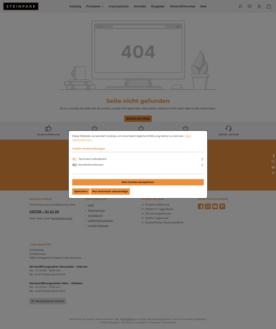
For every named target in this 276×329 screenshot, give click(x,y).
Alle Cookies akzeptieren (138, 182)
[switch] (74, 165)
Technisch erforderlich (93, 159)
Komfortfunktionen (91, 164)
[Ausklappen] (202, 159)
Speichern (81, 191)
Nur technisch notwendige (110, 191)
